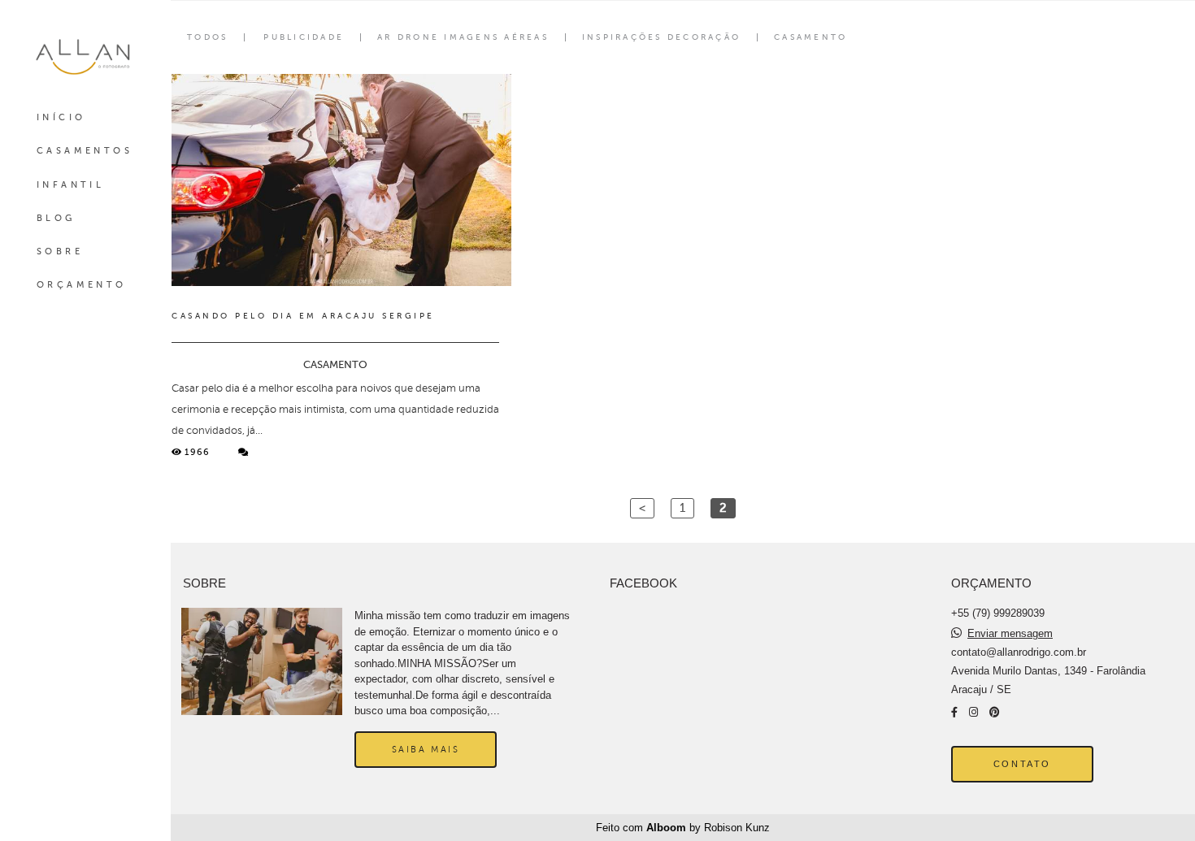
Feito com (683, 827)
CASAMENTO (810, 37)
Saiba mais (426, 749)
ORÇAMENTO (82, 285)
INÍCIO (61, 117)
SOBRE (60, 251)
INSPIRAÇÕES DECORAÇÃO (661, 37)
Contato (1022, 764)
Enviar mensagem (1010, 633)
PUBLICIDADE (303, 37)
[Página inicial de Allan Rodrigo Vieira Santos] (85, 56)
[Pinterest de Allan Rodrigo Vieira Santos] (994, 712)
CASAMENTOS (85, 150)
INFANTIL (70, 185)
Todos (207, 37)
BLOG (56, 218)
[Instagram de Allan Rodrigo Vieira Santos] (973, 712)
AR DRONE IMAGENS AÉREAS (463, 37)
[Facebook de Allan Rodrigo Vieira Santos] (954, 712)
